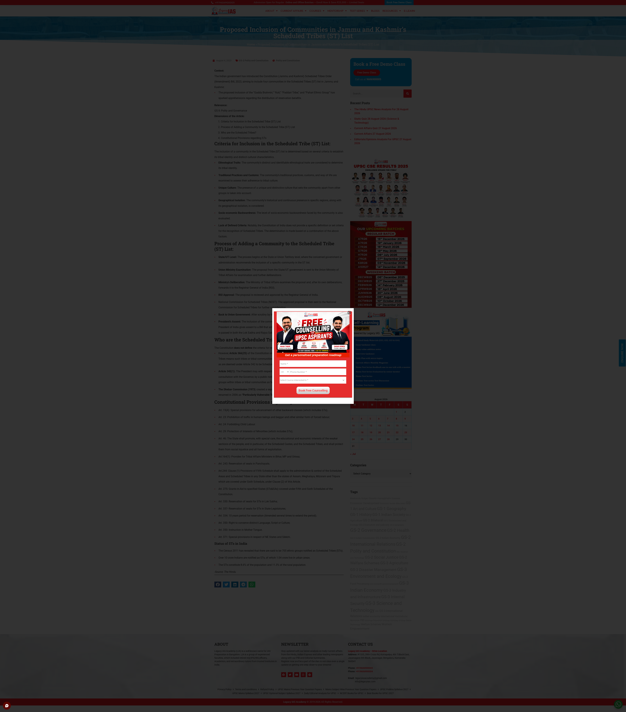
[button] (349, 312)
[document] (313, 356)
